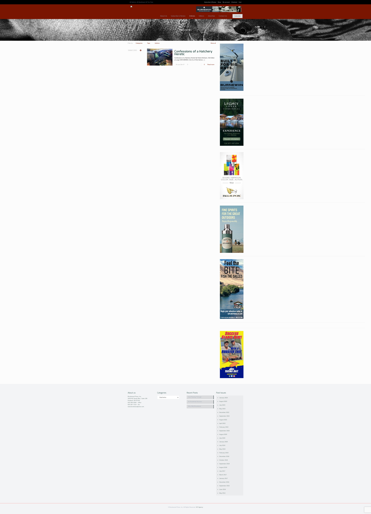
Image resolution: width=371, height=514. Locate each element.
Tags (148, 43)
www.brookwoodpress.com (136, 406)
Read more (210, 64)
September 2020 (224, 430)
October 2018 (223, 460)
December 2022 (224, 412)
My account (226, 2)
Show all (213, 43)
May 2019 (222, 449)
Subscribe (237, 16)
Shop (219, 2)
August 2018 (223, 467)
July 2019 (222, 445)
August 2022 (223, 419)
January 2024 (223, 397)
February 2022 (223, 427)
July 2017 (222, 471)
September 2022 (224, 416)
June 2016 (222, 489)
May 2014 (222, 493)
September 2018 (224, 463)
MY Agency (199, 507)
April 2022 (222, 423)
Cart (240, 2)
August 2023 (223, 401)
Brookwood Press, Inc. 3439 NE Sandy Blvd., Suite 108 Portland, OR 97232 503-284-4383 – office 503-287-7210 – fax (137, 400)
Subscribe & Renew (210, 2)
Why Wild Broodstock (194, 406)
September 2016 (224, 485)
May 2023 (222, 408)
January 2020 (223, 441)
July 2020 (222, 438)
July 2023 (222, 405)
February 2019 (223, 452)
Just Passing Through (194, 397)
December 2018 (224, 456)
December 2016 (224, 482)
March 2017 (223, 474)
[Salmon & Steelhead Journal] (136, 8)
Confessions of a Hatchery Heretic (193, 52)
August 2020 (223, 434)
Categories (139, 43)
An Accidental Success (195, 401)
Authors (157, 43)
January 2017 (223, 478)
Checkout (234, 2)
